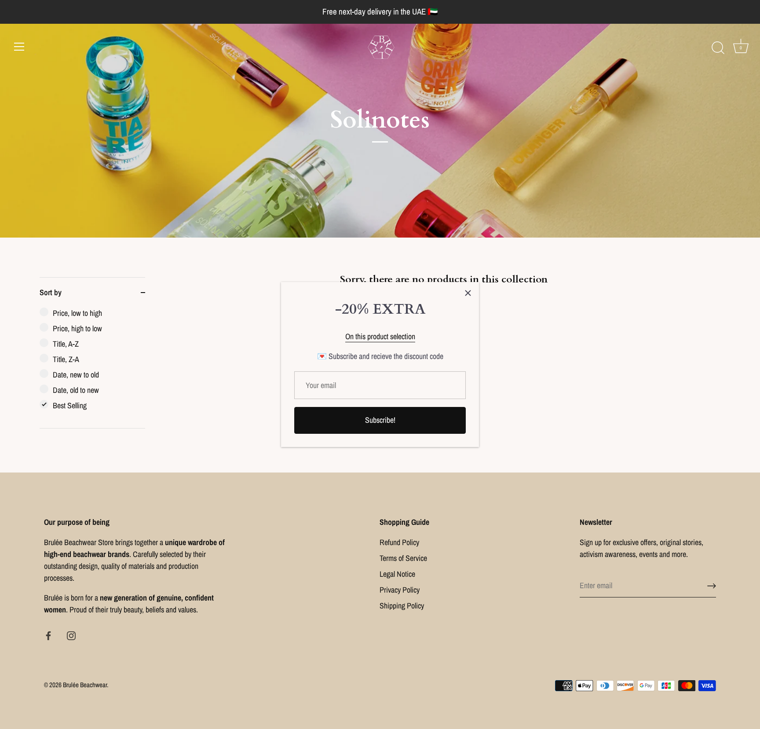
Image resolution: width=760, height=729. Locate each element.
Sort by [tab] (51, 292)
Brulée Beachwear (85, 684)
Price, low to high (77, 313)
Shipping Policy (402, 605)
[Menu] (19, 46)
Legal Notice (397, 573)
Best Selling (70, 405)
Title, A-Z (66, 343)
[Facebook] (48, 634)
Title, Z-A (66, 359)
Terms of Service (403, 558)
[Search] (717, 48)
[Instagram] (71, 634)
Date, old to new (76, 390)
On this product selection (380, 336)
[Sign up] (711, 585)
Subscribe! (380, 419)
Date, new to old (76, 374)
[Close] (468, 293)
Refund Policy (399, 542)
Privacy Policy (400, 589)
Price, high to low (77, 328)
